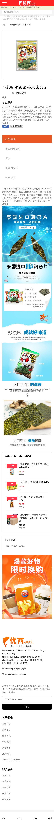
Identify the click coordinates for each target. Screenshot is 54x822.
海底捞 (30, 16)
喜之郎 (16, 19)
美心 (11, 19)
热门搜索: (4, 17)
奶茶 (13, 16)
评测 (7, 158)
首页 (4, 24)
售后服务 (10, 177)
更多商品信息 (13, 148)
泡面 (35, 16)
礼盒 (44, 19)
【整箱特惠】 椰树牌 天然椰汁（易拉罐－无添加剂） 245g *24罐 (34, 518)
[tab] (27, 139)
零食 (9, 16)
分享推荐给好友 (17, 126)
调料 (27, 19)
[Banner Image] (27, 586)
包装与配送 (11, 168)
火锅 (39, 16)
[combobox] (27, 11)
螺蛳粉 (18, 16)
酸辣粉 (22, 19)
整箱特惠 (37, 19)
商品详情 (10, 139)
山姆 (44, 16)
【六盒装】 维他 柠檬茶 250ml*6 (34, 482)
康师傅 (24, 16)
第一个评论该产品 (19, 93)
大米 (32, 19)
